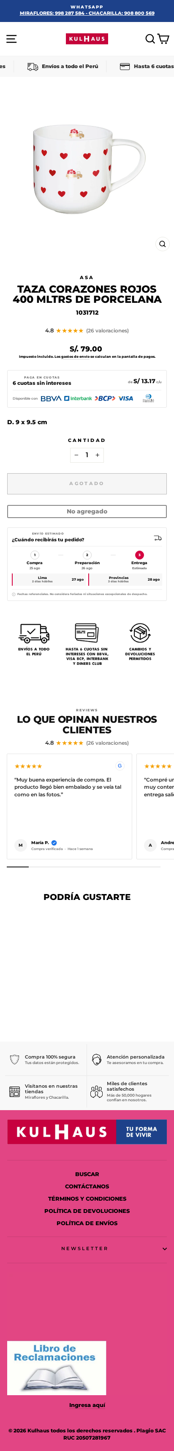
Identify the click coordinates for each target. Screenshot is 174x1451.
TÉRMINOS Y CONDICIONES (87, 1199)
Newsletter (85, 1248)
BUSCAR (87, 1174)
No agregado (87, 511)
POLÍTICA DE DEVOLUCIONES (87, 1211)
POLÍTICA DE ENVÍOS (87, 1223)
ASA (87, 277)
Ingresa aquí (87, 1405)
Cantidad (87, 440)
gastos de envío (75, 356)
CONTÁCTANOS (87, 1186)
